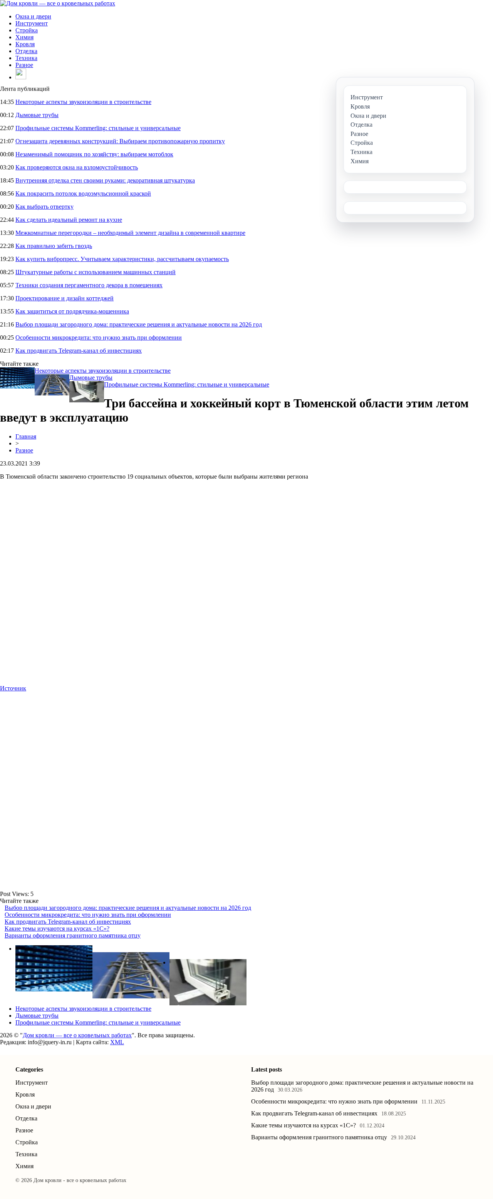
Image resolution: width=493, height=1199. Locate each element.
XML (117, 1042)
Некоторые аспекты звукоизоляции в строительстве (83, 102)
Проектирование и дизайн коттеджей (64, 298)
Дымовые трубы (37, 115)
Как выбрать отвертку (44, 206)
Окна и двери (33, 16)
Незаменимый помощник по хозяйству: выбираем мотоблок (94, 154)
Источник (13, 688)
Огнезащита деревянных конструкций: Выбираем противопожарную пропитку (120, 141)
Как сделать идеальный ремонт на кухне (68, 219)
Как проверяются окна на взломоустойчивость (76, 167)
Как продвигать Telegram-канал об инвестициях (78, 350)
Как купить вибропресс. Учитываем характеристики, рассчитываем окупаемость (122, 259)
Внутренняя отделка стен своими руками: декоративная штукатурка (105, 180)
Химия (24, 37)
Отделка (26, 51)
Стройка (26, 30)
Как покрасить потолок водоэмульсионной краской (83, 193)
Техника (26, 58)
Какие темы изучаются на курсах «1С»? (57, 928)
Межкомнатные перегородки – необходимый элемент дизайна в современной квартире (130, 232)
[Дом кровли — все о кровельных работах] (57, 3)
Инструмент (31, 23)
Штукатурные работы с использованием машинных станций (95, 272)
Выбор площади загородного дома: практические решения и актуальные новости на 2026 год (138, 324)
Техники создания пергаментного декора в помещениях (89, 285)
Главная (25, 436)
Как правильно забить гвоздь (53, 246)
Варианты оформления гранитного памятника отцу (73, 935)
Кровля (25, 44)
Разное (24, 65)
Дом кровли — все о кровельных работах (77, 1035)
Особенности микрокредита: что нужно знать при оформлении (98, 337)
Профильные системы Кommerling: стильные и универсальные (98, 128)
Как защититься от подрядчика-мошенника (72, 311)
